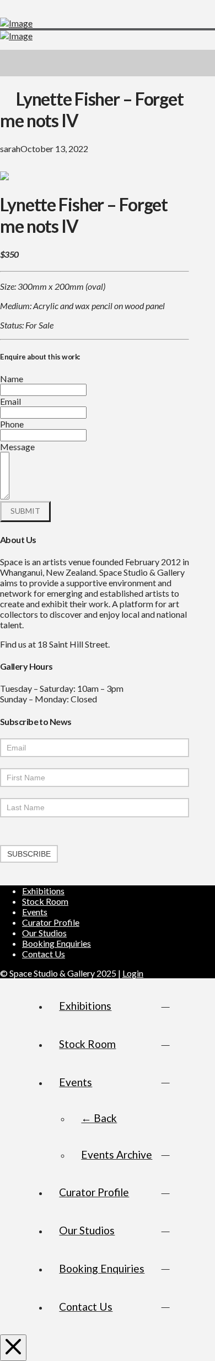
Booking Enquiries (56, 943)
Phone (12, 424)
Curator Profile (50, 922)
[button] (202, 63)
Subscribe (29, 853)
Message (17, 446)
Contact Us (43, 953)
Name (11, 378)
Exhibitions (43, 890)
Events (34, 911)
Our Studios (44, 932)
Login (132, 973)
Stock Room (45, 901)
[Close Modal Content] (13, 1347)
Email (10, 401)
